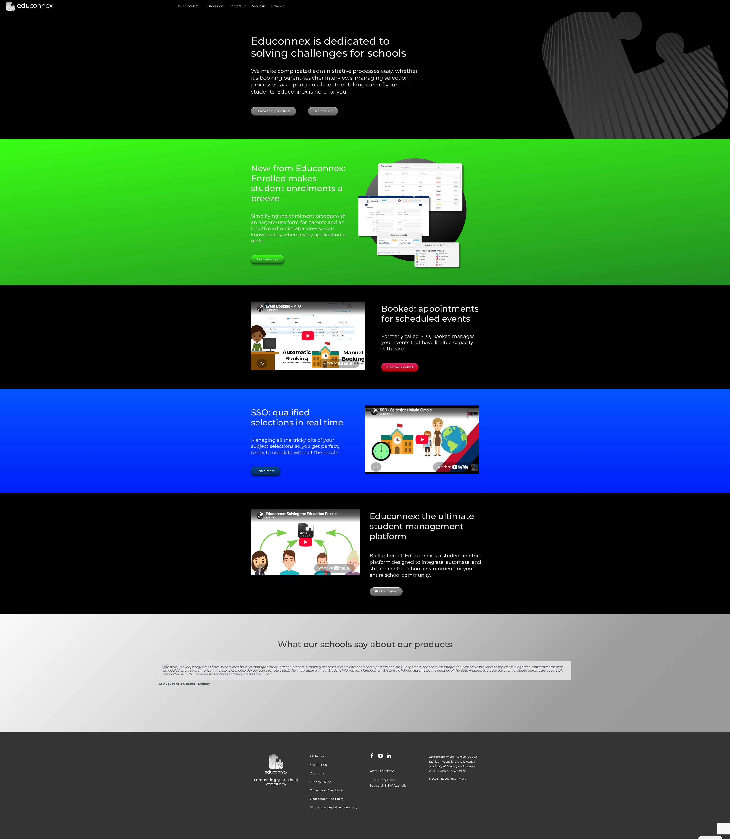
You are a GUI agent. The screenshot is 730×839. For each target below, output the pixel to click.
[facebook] (372, 755)
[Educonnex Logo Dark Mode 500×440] (276, 755)
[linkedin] (389, 755)
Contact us (318, 765)
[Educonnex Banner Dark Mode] (29, 2)
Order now (318, 756)
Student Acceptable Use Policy (333, 807)
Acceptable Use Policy (327, 799)
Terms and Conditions (327, 790)
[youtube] (380, 755)
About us (317, 773)
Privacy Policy (320, 782)
